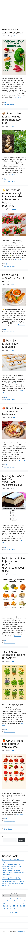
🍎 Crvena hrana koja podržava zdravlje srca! (12, 743)
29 (7, 908)
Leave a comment (9, 104)
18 (17, 903)
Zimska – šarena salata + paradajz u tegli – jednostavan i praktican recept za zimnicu (13, 883)
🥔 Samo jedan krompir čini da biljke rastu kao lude (11, 118)
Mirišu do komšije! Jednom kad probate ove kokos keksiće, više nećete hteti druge (11, 866)
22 (7, 906)
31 (14, 908)
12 (20, 900)
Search (4, 837)
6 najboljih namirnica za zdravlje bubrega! (12, 29)
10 (14, 900)
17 (14, 903)
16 (10, 903)
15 (7, 903)
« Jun (11, 912)
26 (21, 906)
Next (10, 829)
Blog (5, 102)
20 (24, 903)
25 (17, 906)
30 (10, 908)
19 (20, 903)
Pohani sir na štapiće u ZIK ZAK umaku (13, 278)
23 (10, 906)
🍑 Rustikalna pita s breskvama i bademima (13, 411)
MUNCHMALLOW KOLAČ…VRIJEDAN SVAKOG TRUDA (13, 480)
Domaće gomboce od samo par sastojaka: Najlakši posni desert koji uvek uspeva (13, 872)
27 (24, 906)
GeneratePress (21, 931)
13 (24, 900)
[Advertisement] (14, 14)
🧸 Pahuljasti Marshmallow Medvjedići (10, 343)
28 (4, 908)
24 (14, 906)
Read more (17, 97)
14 (4, 903)
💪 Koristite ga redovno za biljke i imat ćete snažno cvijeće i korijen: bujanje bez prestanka (13, 197)
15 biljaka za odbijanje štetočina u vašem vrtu (14, 654)
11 (17, 900)
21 (4, 906)
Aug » (16, 912)
